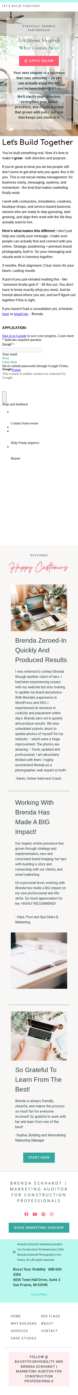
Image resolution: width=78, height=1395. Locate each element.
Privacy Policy (39, 1294)
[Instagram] (52, 1214)
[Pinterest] (43, 1214)
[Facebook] (26, 1214)
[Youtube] (35, 1214)
